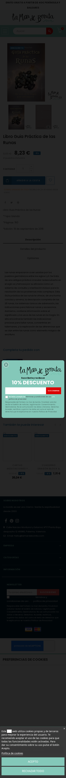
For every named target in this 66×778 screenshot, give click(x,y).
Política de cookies (12, 753)
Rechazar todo (33, 771)
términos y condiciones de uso (38, 397)
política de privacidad (17, 399)
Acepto (33, 762)
